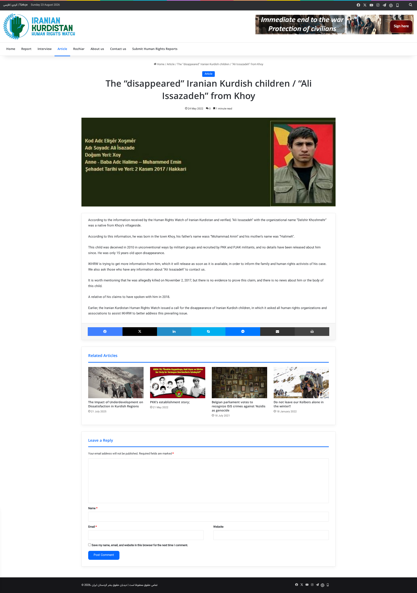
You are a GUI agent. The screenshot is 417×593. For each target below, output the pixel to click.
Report (26, 49)
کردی (14, 5)
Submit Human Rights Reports (154, 49)
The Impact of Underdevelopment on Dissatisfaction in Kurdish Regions (115, 404)
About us (97, 49)
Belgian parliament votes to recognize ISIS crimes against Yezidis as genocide (238, 406)
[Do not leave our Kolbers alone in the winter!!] (301, 382)
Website (218, 527)
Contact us (118, 49)
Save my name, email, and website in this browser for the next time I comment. (140, 545)
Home (10, 49)
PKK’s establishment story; (170, 402)
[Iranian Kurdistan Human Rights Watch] (39, 26)
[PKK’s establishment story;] (177, 382)
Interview (44, 49)
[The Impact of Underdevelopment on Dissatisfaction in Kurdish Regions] (116, 382)
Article (62, 49)
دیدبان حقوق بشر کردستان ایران (109, 585)
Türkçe (23, 5)
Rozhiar (78, 49)
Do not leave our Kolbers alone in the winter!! (299, 404)
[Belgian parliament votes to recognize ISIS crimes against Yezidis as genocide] (239, 382)
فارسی (6, 5)
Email (92, 527)
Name (93, 508)
